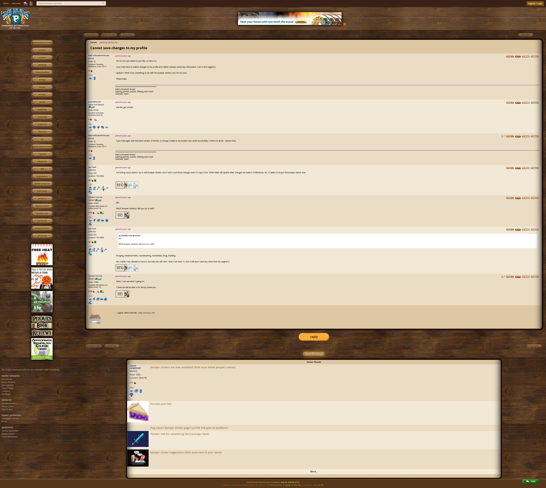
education (42, 161)
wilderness (42, 124)
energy (42, 80)
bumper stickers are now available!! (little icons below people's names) (192, 367)
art (42, 139)
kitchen (42, 95)
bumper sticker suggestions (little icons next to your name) (186, 452)
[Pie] (25, 4)
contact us (227, 485)
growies (42, 50)
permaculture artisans (42, 147)
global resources (42, 184)
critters (42, 58)
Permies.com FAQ (160, 403)
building (42, 65)
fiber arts (42, 132)
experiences (42, 176)
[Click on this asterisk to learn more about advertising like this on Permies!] (344, 24)
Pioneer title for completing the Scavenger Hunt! (179, 433)
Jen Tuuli (92, 167)
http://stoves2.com (146, 313)
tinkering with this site (108, 42)
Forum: (94, 42)
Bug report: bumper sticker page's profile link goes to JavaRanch (189, 427)
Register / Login (535, 3)
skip (42, 169)
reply (314, 337)
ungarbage (42, 110)
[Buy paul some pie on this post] (518, 102)
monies (42, 87)
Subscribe (16, 3)
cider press (42, 191)
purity (42, 102)
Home (6, 3)
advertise (236, 485)
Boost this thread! (314, 354)
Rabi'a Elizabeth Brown (98, 55)
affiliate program (249, 485)
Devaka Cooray (95, 197)
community (42, 117)
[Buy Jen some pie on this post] (518, 168)
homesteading (42, 72)
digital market (42, 206)
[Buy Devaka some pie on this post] (518, 198)
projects (42, 199)
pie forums (42, 221)
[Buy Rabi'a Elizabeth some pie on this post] (518, 56)
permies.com (42, 213)
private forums (42, 228)
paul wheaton (94, 102)
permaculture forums (42, 43)
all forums (42, 236)
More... (314, 471)
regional (42, 154)
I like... (91, 75)
